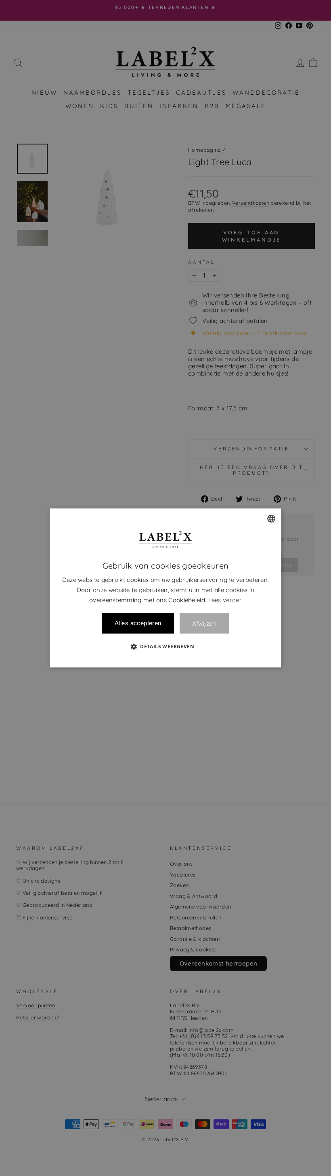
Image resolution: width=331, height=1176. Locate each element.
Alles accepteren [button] (138, 623)
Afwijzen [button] (204, 623)
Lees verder (225, 600)
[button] (165, 647)
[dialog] (165, 587)
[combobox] (271, 518)
